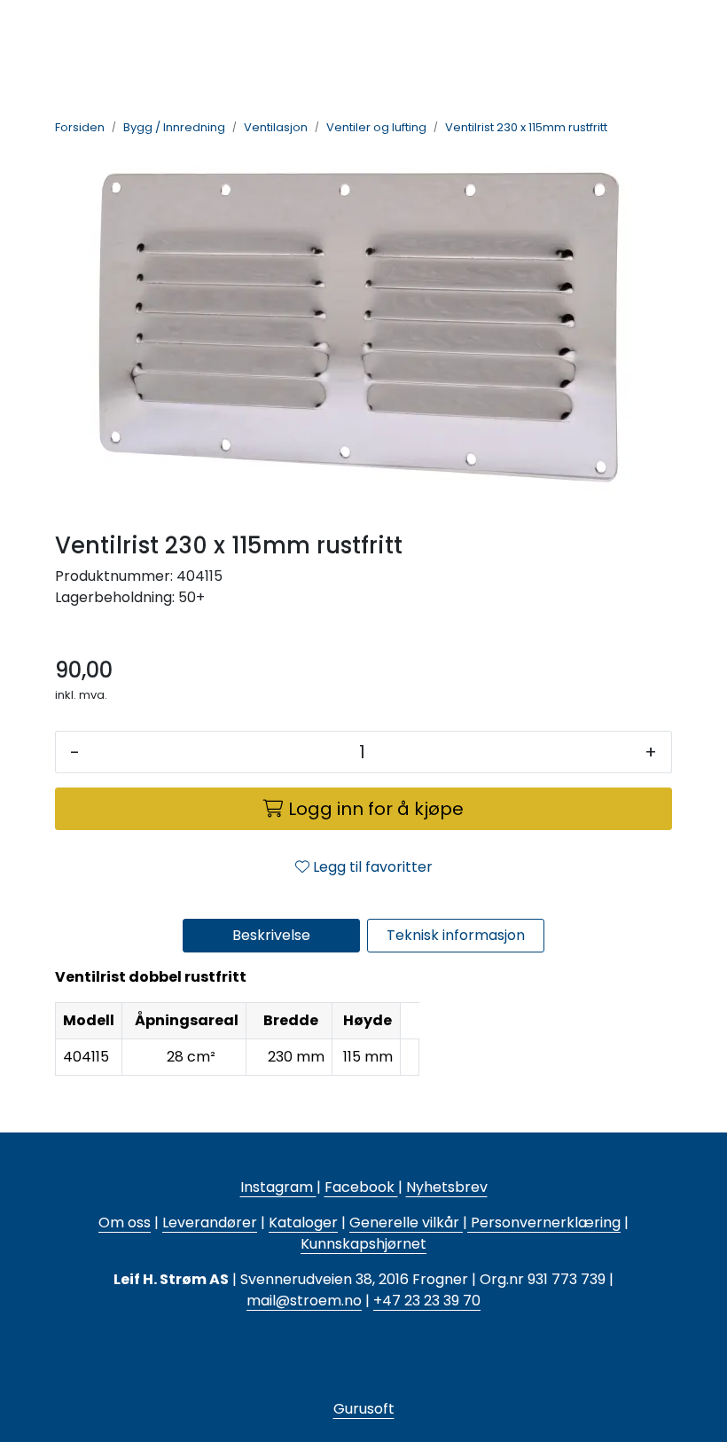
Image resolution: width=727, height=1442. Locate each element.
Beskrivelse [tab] (271, 935)
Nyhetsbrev (447, 1187)
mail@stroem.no (304, 1300)
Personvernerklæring (544, 1222)
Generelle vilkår (404, 1222)
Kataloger (303, 1222)
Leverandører (209, 1222)
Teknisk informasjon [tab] (456, 935)
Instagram (278, 1187)
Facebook (361, 1187)
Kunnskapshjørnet (363, 1244)
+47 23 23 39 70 (427, 1300)
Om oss (124, 1222)
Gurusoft (364, 1409)
